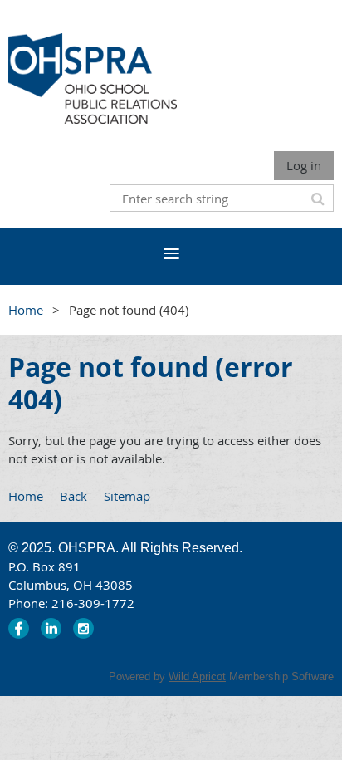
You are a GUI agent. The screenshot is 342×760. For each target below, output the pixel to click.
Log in (303, 165)
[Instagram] (83, 628)
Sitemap (127, 496)
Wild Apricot (197, 676)
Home (25, 310)
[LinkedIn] (51, 628)
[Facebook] (18, 628)
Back (73, 496)
